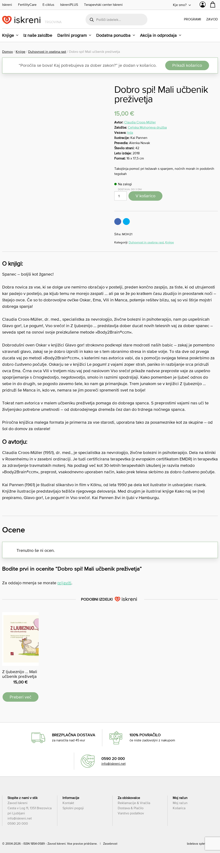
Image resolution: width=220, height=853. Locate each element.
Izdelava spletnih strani (202, 843)
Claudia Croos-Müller (140, 122)
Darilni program (72, 35)
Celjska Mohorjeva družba (147, 127)
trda (130, 132)
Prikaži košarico (187, 65)
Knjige (8, 35)
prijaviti (64, 582)
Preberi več (20, 697)
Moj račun (180, 803)
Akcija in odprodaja (158, 35)
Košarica (179, 808)
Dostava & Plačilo (131, 808)
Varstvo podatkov (131, 813)
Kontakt (68, 803)
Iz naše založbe (37, 35)
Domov (7, 51)
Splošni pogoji (73, 808)
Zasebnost (110, 843)
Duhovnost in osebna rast (47, 51)
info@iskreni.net (113, 763)
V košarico (145, 195)
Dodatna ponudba (113, 35)
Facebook (117, 221)
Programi (192, 19)
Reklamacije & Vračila (134, 803)
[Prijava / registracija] (203, 6)
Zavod (212, 19)
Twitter (126, 221)
